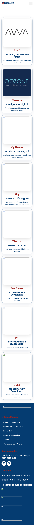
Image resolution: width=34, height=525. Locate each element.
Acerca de (7, 439)
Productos (7, 426)
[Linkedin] (4, 463)
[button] (30, 3)
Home (5, 422)
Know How (7, 431)
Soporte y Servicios (11, 435)
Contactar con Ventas (13, 444)
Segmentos (17, 422)
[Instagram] (9, 463)
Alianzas (19, 426)
